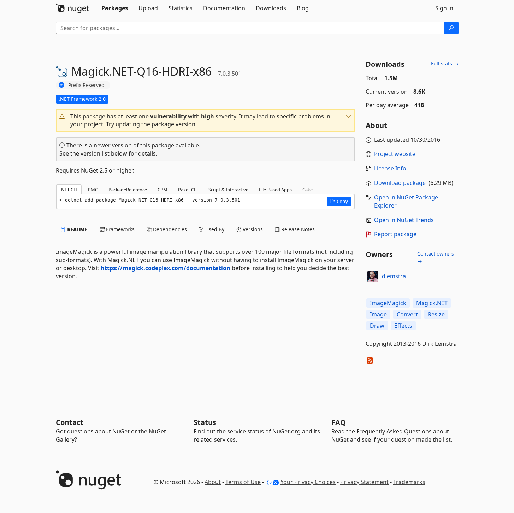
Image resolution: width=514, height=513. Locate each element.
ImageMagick (388, 303)
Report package (395, 234)
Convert (407, 314)
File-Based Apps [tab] (275, 189)
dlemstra (394, 276)
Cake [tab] (307, 189)
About (213, 482)
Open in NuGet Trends (404, 220)
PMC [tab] (93, 189)
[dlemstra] (372, 276)
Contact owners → (435, 257)
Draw (377, 326)
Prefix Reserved (86, 85)
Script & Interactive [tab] (228, 189)
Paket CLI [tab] (188, 189)
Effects (403, 326)
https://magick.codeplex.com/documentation (165, 268)
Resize (436, 314)
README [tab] (77, 229)
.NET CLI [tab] (68, 189)
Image (378, 314)
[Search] (451, 28)
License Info (390, 168)
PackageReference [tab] (127, 189)
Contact (69, 422)
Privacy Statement (364, 482)
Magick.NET (432, 303)
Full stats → (445, 63)
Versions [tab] (252, 229)
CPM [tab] (162, 189)
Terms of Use (243, 482)
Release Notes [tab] (297, 229)
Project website (394, 154)
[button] (205, 120)
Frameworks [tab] (120, 229)
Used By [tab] (214, 229)
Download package (400, 183)
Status (205, 422)
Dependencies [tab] (169, 229)
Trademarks (409, 482)
